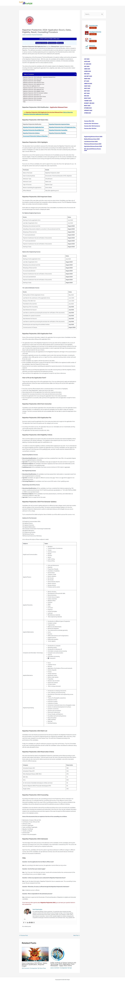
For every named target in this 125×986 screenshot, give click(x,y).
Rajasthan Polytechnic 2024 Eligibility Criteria (33, 91)
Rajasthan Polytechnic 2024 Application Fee (33, 89)
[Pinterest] (30, 922)
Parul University (52, 43)
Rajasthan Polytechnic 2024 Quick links (32, 79)
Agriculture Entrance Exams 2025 (93, 146)
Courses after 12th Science (91, 123)
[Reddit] (32, 922)
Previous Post (23, 935)
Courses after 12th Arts (90, 128)
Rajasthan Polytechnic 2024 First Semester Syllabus (35, 93)
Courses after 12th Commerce (92, 126)
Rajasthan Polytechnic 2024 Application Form (33, 84)
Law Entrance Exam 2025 (91, 141)
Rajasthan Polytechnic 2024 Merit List (32, 94)
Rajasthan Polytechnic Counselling (58, 130)
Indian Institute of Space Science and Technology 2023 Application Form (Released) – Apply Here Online (63, 964)
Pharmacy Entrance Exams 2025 (92, 144)
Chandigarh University (41, 43)
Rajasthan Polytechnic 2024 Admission (32, 100)
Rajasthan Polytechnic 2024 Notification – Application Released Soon (39, 77)
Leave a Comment (27, 34)
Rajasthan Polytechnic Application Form (33, 127)
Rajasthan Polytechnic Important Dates (59, 124)
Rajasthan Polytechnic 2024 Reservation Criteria (34, 96)
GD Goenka (60, 43)
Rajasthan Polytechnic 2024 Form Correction (33, 87)
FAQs (24, 101)
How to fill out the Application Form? (31, 86)
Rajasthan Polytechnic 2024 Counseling (32, 98)
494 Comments (25, 968)
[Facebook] (23, 922)
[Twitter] (25, 922)
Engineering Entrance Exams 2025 (93, 136)
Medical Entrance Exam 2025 (92, 139)
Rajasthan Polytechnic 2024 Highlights (32, 80)
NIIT (90, 39)
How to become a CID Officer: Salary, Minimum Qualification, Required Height (34, 964)
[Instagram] (34, 922)
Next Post (76, 935)
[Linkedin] (28, 922)
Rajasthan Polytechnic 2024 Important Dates (33, 82)
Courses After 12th (89, 121)
